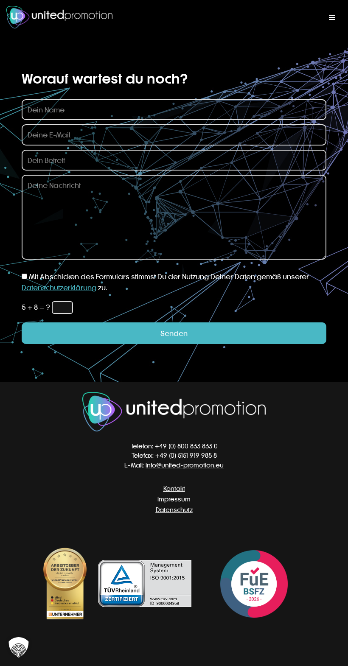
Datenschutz (174, 509)
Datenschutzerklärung (59, 287)
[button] (18, 647)
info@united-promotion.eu (185, 465)
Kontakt (174, 488)
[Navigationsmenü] (332, 17)
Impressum (174, 499)
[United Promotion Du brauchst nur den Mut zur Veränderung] (59, 17)
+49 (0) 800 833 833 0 (186, 446)
